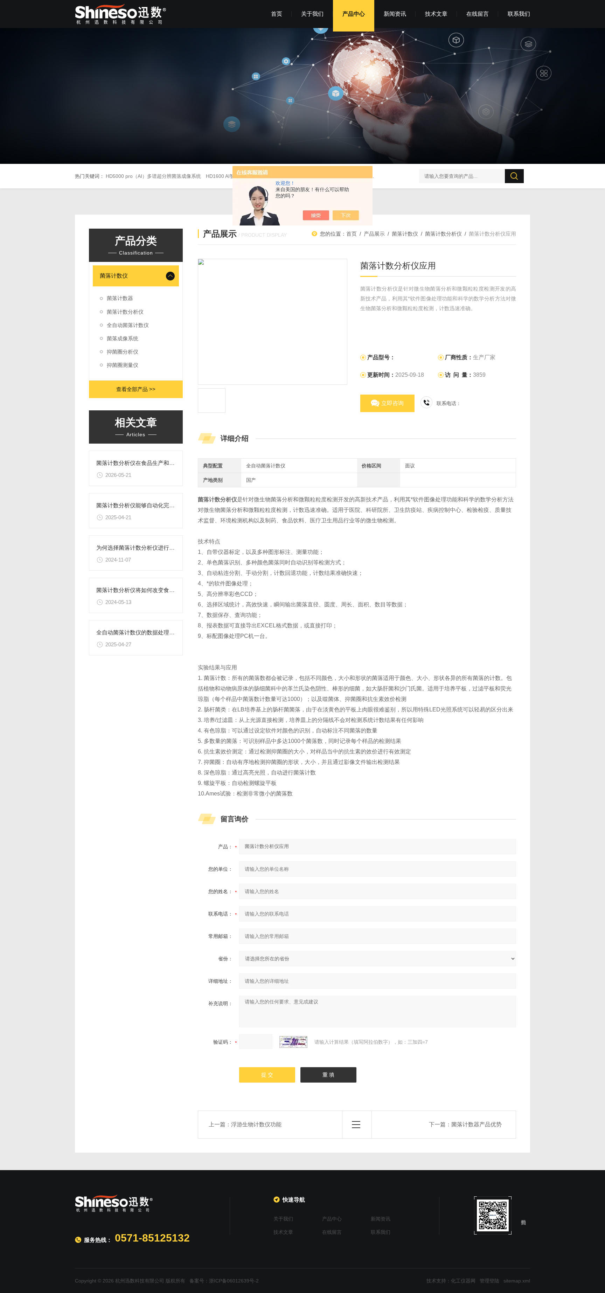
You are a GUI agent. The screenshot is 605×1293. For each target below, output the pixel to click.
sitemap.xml (516, 1281)
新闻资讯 (395, 14)
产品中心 (353, 14)
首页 (276, 14)
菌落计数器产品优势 (476, 1124)
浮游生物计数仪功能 (256, 1124)
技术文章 (436, 14)
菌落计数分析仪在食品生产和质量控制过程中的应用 (160, 463)
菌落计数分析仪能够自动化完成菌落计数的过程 (155, 505)
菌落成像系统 (122, 338)
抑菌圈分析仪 (122, 352)
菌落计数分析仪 (125, 312)
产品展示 (374, 234)
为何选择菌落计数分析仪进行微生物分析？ (149, 548)
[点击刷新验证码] (293, 1042)
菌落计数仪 (114, 276)
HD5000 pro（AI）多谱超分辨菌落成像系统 (153, 176)
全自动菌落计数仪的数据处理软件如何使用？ (152, 632)
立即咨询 (392, 403)
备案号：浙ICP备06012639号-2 (224, 1281)
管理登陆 (489, 1281)
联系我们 (519, 14)
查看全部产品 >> (135, 389)
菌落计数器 (120, 298)
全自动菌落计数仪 (128, 325)
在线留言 (477, 14)
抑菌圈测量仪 (122, 365)
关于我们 (312, 14)
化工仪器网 (463, 1281)
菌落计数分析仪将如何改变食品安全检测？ (149, 590)
